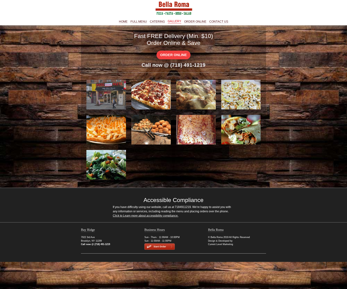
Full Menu (138, 21)
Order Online (195, 21)
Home (123, 21)
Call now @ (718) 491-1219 (173, 65)
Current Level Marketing (220, 244)
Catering (157, 21)
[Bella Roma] (173, 8)
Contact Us (218, 21)
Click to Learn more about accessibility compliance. (145, 215)
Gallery (174, 21)
